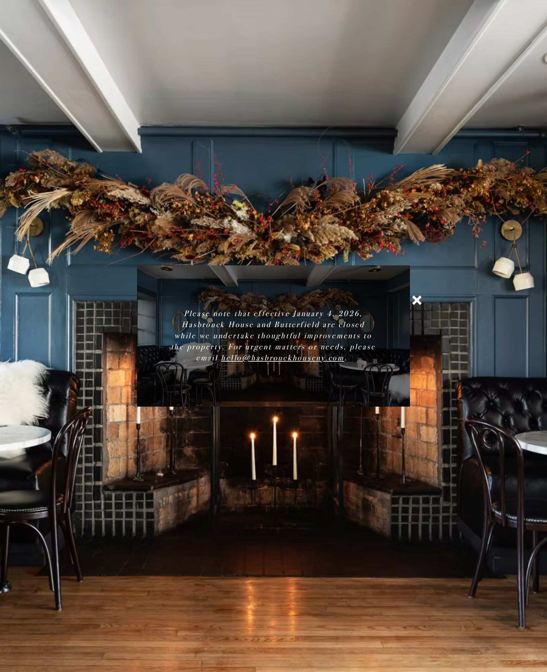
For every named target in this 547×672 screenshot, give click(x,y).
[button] (417, 300)
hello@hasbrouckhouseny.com (282, 358)
